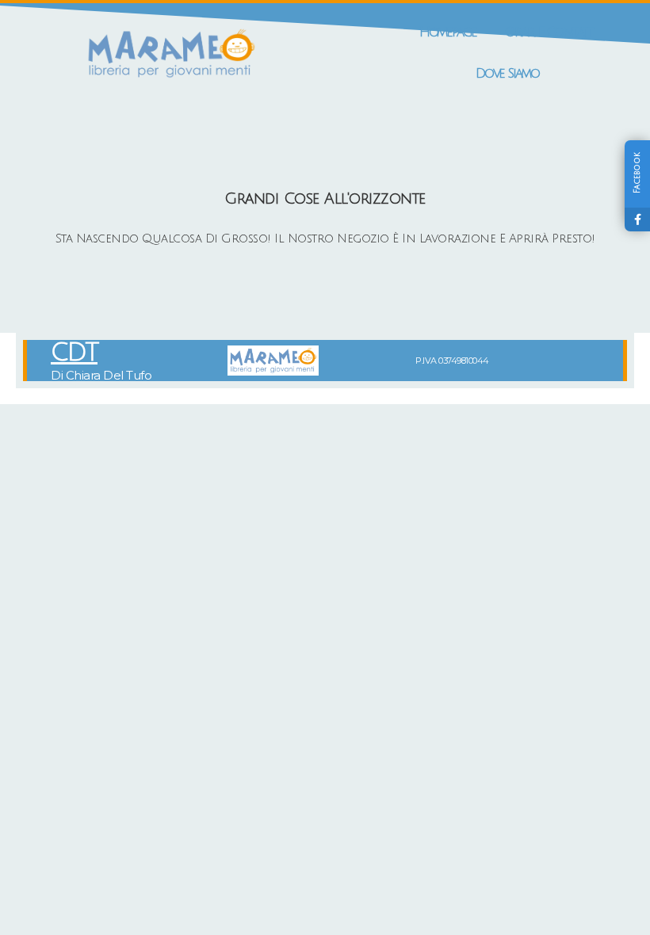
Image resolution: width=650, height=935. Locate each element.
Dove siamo (507, 73)
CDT (74, 352)
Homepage (447, 32)
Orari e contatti (550, 32)
